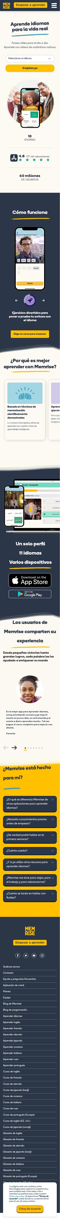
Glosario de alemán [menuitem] (13, 1146)
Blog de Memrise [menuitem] (12, 1004)
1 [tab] (25, 748)
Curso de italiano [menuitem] (12, 1102)
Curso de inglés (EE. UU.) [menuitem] (16, 1121)
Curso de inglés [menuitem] (11, 1071)
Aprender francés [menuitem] (12, 1028)
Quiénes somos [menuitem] (11, 967)
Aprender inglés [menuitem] (11, 1022)
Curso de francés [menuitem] (12, 1078)
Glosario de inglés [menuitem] (12, 1133)
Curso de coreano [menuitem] (12, 1096)
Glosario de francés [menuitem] (13, 1139)
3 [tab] (30, 748)
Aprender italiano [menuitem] (12, 1053)
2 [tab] (28, 748)
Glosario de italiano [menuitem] (13, 1164)
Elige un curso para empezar (30, 334)
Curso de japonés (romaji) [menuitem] (17, 1127)
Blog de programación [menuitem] (15, 1010)
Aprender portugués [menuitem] (14, 1065)
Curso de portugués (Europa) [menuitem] (19, 1115)
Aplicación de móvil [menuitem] (13, 985)
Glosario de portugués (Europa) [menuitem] (20, 1176)
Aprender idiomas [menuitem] (12, 1016)
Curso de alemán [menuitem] (12, 1084)
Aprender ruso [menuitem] (10, 1059)
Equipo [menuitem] (7, 998)
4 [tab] (33, 748)
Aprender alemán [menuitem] (12, 1034)
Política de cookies (16, 1196)
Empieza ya (30, 68)
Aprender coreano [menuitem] (13, 1047)
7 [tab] (42, 748)
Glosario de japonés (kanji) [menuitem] (17, 1152)
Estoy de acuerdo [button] (30, 1209)
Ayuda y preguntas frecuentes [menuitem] (19, 979)
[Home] (6, 5)
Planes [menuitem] (6, 991)
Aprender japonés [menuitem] (12, 1041)
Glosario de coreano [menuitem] (14, 1158)
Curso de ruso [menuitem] (10, 1108)
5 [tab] (36, 748)
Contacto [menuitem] (8, 973)
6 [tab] (39, 748)
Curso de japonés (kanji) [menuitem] (16, 1090)
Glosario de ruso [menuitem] (12, 1170)
